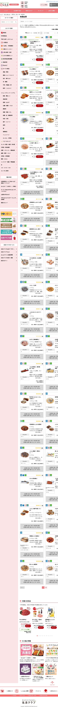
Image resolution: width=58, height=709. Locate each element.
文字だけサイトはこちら (52, 1)
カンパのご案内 (4, 170)
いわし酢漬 (32, 116)
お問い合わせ (22, 695)
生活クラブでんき (8, 252)
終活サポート (8, 261)
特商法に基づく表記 (32, 695)
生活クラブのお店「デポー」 (8, 249)
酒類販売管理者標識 (43, 695)
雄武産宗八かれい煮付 (34, 229)
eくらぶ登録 (44, 4)
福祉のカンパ (4, 202)
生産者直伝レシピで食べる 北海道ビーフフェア (8, 182)
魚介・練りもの (7, 14)
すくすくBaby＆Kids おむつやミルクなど (8, 190)
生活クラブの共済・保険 (8, 258)
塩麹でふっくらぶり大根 (35, 92)
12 (42, 448)
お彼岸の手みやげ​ (5, 194)
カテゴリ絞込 (49, 32)
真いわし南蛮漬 (33, 564)
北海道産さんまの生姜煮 (35, 424)
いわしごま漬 (32, 285)
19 (42, 169)
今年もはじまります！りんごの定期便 (8, 198)
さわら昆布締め (33, 478)
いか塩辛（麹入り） (34, 143)
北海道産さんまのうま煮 (35, 202)
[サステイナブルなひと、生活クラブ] (29, 703)
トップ (1, 14)
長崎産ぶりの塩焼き (34, 536)
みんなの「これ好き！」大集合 (8, 186)
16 (42, 37)
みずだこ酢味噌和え (34, 339)
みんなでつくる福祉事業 (8, 255)
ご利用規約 (14, 695)
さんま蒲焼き (32, 69)
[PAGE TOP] (52, 683)
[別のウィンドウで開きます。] (9, 221)
